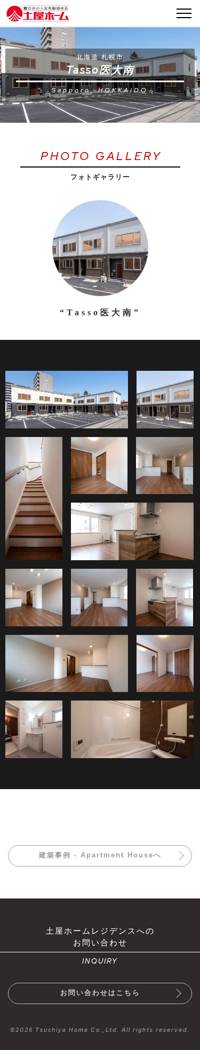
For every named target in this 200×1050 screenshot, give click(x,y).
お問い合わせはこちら (100, 993)
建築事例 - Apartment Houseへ (100, 855)
